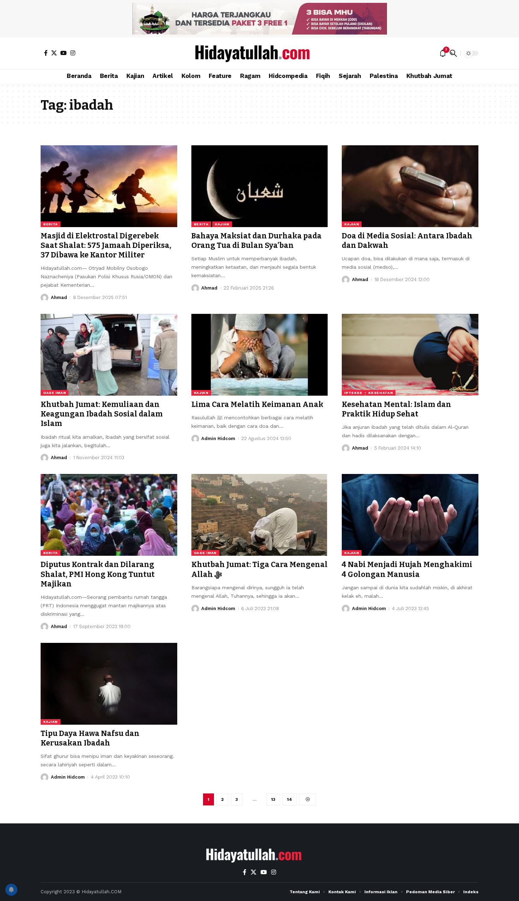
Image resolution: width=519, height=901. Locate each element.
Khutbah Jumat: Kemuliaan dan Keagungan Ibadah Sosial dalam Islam (102, 414)
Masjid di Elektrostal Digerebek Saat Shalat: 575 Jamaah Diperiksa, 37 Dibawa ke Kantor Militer (106, 245)
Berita (50, 224)
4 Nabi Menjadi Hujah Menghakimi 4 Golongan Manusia (407, 569)
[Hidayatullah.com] (259, 53)
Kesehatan (380, 393)
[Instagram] (72, 53)
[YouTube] (63, 53)
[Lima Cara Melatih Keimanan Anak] (259, 355)
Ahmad (59, 297)
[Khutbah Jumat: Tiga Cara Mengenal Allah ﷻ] (259, 515)
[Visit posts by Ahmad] (44, 298)
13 (273, 799)
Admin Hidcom (218, 438)
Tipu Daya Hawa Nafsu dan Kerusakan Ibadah (90, 738)
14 (289, 799)
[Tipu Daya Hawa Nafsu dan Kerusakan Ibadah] (109, 684)
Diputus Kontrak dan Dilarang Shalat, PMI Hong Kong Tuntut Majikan (98, 574)
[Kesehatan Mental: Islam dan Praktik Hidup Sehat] (410, 355)
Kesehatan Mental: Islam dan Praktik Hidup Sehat (396, 409)
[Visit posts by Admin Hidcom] (195, 439)
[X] (54, 53)
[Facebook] (45, 53)
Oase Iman (54, 393)
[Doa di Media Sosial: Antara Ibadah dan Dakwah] (410, 186)
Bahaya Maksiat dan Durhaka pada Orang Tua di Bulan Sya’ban (256, 240)
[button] (453, 53)
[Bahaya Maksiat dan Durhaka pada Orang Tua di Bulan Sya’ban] (259, 186)
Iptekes (353, 393)
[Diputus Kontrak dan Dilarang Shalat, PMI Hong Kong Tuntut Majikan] (109, 515)
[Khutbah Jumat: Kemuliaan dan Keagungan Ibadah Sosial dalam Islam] (109, 355)
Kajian (222, 224)
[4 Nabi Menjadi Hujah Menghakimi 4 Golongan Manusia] (410, 515)
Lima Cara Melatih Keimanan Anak (257, 404)
